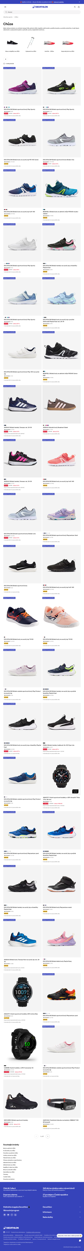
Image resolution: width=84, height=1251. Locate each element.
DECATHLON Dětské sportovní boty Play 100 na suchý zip (22, 373)
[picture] (22, 86)
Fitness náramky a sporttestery (12, 1160)
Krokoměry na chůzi (9, 1150)
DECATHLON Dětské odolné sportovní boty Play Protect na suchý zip (22, 692)
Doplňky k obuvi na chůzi (10, 1167)
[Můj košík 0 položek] (79, 7)
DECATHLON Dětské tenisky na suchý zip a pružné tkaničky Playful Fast (59, 692)
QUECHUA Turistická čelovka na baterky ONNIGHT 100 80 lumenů (61, 1121)
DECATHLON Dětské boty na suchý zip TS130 (18, 639)
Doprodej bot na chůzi (67, 51)
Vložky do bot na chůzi (10, 1155)
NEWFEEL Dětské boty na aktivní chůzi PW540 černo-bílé (60, 374)
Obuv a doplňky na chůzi (12, 51)
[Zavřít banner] (79, 2)
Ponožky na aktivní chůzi (10, 1153)
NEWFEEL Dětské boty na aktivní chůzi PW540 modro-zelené (61, 212)
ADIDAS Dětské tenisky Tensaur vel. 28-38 (18, 427)
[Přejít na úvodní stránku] (40, 7)
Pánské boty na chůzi (9, 1157)
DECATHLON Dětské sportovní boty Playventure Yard (60, 535)
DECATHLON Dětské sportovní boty (15, 585)
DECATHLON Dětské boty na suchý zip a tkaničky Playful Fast (22, 746)
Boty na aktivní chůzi (9, 1148)
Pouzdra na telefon (9, 1179)
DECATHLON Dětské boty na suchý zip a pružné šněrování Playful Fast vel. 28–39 (58, 320)
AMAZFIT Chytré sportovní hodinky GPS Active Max (21, 1014)
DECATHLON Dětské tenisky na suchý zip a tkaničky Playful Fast (60, 266)
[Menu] (5, 7)
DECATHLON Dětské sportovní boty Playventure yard (21, 853)
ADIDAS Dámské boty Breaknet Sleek (55, 427)
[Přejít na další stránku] (48, 1136)
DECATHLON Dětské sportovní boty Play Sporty (19, 109)
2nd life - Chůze (49, 51)
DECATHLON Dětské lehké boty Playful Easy (57, 961)
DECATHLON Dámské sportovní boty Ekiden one (20, 534)
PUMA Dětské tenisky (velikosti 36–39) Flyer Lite (58, 745)
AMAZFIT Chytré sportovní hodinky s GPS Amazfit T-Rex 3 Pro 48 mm (61, 798)
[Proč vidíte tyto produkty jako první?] (4, 63)
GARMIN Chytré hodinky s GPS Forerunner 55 (18, 1068)
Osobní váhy (6, 1176)
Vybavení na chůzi (31, 51)
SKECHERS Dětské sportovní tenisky (16, 1120)
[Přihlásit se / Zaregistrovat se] (75, 7)
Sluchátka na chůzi (9, 1172)
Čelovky (5, 1174)
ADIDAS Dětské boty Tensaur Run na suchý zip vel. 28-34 (22, 960)
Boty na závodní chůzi (9, 1169)
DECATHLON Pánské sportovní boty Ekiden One (58, 160)
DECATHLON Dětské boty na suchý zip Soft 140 (19, 211)
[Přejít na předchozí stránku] (36, 1136)
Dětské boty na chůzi (9, 1165)
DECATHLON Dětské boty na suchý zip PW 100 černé (21, 160)
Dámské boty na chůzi (9, 1162)
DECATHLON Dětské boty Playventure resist (57, 907)
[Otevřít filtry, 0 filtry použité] (5, 59)
